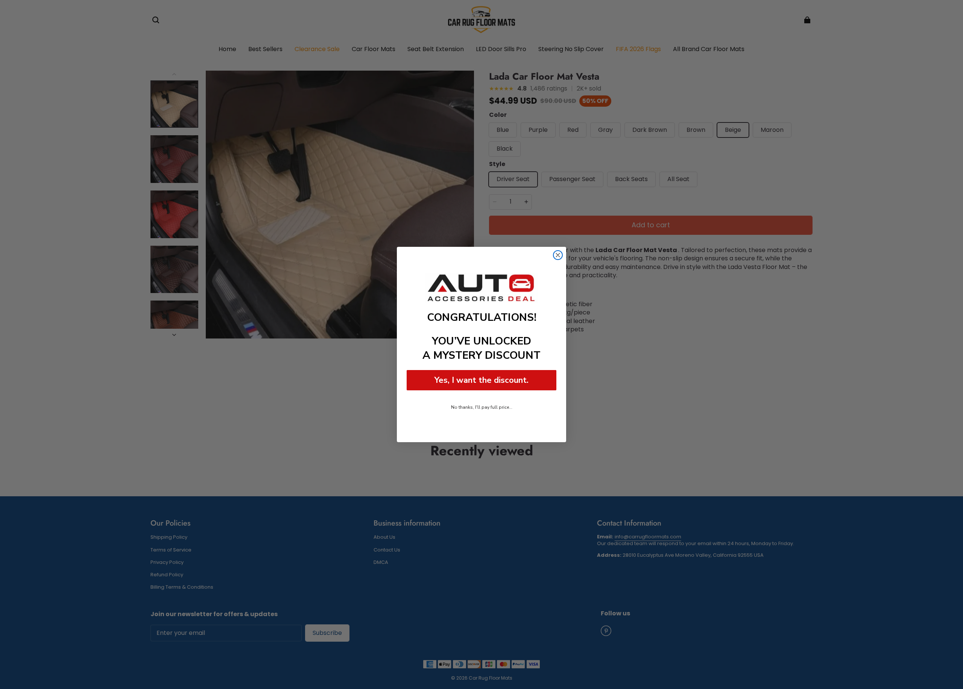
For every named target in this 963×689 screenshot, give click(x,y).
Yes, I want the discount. (481, 380)
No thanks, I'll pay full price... (481, 407)
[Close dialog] (557, 255)
